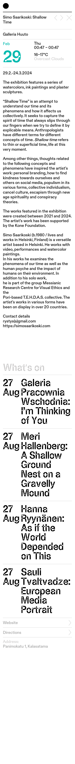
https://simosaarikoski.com (26, 326)
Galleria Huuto (15, 35)
